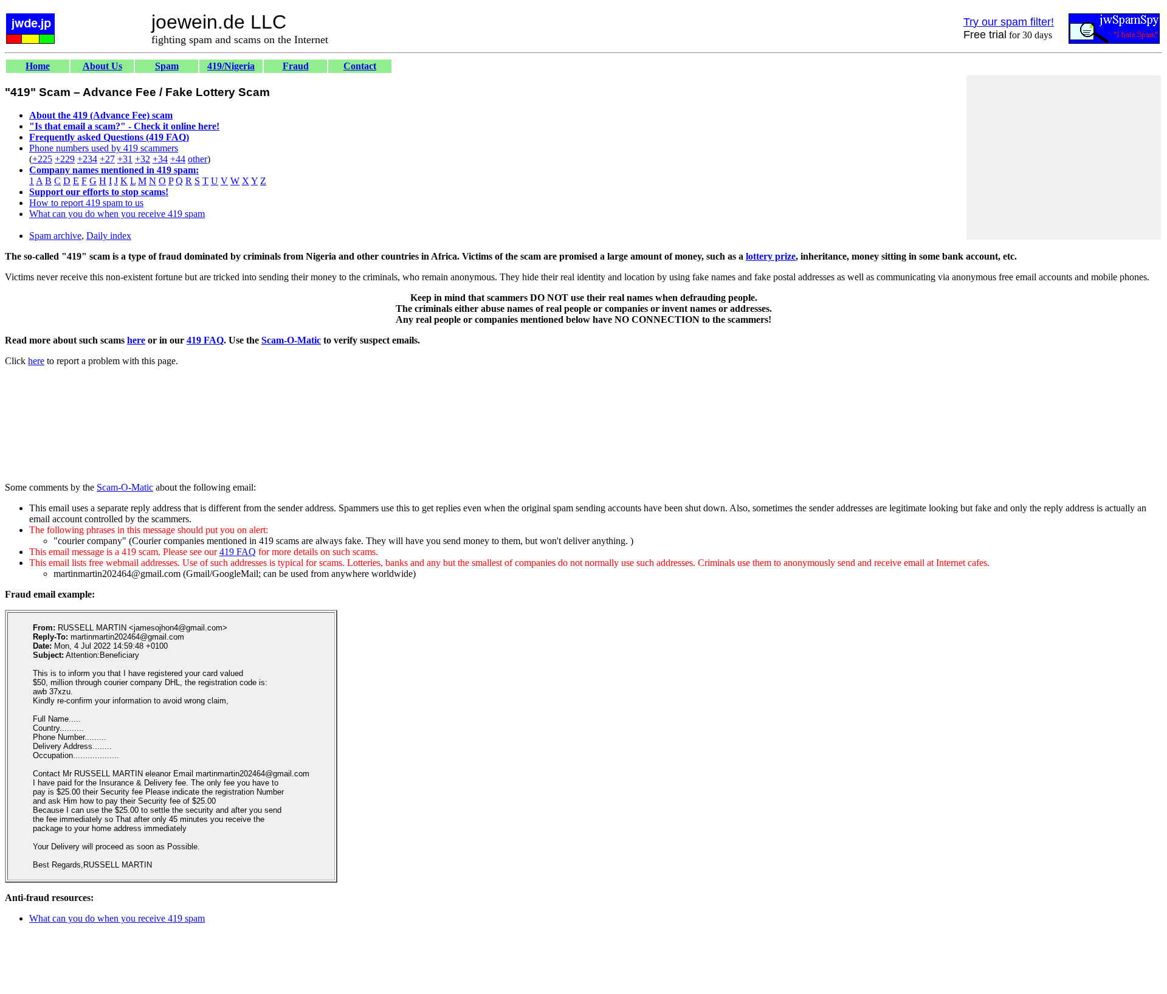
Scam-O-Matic (291, 340)
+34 (160, 159)
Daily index (108, 235)
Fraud (296, 66)
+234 (87, 159)
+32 (142, 159)
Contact (359, 66)
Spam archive (55, 235)
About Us (102, 66)
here (136, 340)
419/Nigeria (231, 66)
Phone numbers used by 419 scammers (103, 148)
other (197, 159)
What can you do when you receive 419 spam (117, 214)
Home (38, 66)
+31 (125, 159)
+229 (65, 159)
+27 (107, 159)
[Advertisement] (1063, 157)
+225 (42, 159)
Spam (167, 66)
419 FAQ (205, 340)
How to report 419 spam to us (86, 203)
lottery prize (771, 256)
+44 (177, 159)
